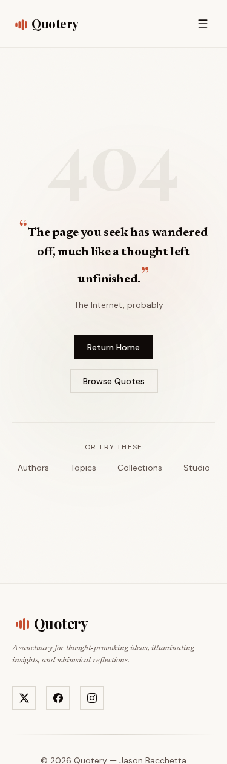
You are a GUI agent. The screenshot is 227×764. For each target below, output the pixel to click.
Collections (139, 467)
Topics (83, 467)
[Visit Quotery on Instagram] (92, 698)
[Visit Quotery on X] (24, 698)
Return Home (113, 347)
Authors (33, 467)
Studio (196, 467)
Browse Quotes (114, 381)
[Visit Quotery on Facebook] (58, 698)
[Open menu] (203, 23)
